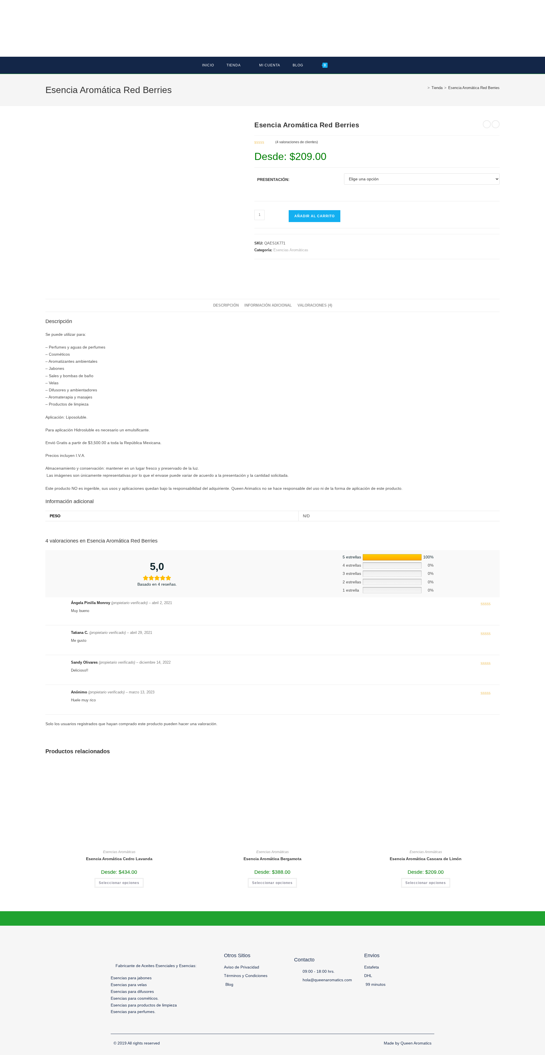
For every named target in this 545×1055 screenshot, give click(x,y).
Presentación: (273, 179)
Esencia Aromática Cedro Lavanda (119, 858)
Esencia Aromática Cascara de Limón (426, 858)
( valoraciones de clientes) (296, 142)
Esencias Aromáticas (290, 250)
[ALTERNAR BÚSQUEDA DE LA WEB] (341, 65)
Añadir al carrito (314, 216)
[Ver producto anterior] (487, 124)
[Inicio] (424, 88)
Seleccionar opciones (119, 883)
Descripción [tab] (226, 305)
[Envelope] (430, 1025)
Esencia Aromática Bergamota (272, 858)
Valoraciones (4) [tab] (314, 305)
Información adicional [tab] (268, 305)
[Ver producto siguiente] (496, 124)
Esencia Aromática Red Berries (474, 88)
